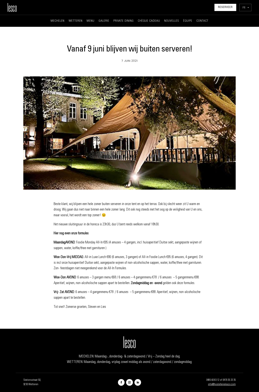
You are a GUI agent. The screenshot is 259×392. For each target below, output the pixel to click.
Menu (90, 21)
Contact (202, 21)
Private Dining (123, 21)
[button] (245, 7)
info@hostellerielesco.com (222, 384)
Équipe (187, 21)
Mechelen (57, 21)
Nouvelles (171, 21)
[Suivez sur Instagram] (129, 382)
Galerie (104, 21)
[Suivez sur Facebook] (121, 382)
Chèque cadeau (149, 21)
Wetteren (75, 21)
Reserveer (225, 7)
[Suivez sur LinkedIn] (137, 382)
